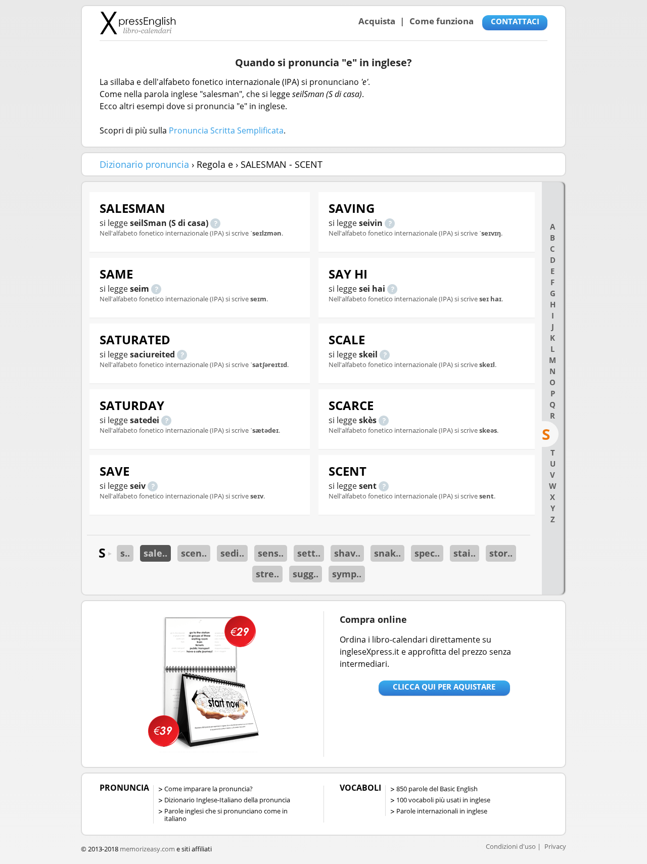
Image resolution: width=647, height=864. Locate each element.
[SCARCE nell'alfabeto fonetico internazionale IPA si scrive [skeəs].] (384, 420)
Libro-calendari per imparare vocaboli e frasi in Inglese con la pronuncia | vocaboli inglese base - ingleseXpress (138, 22)
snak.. (387, 553)
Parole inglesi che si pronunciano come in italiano (226, 814)
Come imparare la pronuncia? (208, 788)
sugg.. (305, 574)
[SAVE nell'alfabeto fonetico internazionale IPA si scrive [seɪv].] (153, 485)
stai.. (464, 553)
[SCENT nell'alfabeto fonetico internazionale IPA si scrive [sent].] (384, 485)
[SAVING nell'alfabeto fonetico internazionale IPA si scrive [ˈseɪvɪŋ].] (390, 223)
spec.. (427, 553)
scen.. (194, 553)
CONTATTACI (515, 21)
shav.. (347, 553)
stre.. (267, 574)
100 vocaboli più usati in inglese (443, 799)
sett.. (308, 553)
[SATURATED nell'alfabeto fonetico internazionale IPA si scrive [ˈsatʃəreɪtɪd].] (182, 354)
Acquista (376, 21)
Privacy (555, 846)
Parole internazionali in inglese (441, 810)
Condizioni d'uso (511, 846)
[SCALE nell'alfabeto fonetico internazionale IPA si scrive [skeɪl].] (385, 354)
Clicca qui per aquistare (444, 686)
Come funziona (441, 21)
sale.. (155, 553)
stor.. (501, 553)
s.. (125, 553)
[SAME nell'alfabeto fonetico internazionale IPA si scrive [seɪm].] (156, 288)
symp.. (346, 574)
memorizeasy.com (147, 848)
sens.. (271, 553)
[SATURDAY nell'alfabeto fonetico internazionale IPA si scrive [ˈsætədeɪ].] (166, 420)
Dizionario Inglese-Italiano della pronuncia (227, 799)
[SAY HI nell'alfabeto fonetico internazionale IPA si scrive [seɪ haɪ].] (392, 288)
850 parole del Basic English (437, 788)
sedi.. (232, 553)
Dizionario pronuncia (144, 164)
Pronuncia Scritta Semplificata (226, 130)
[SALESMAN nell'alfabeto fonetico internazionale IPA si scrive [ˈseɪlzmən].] (215, 223)
